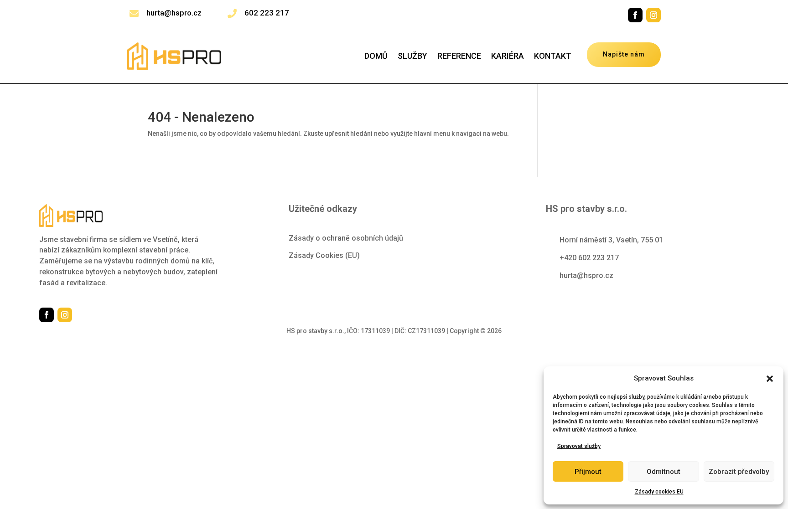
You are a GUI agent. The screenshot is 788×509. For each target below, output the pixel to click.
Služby (412, 57)
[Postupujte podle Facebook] (635, 15)
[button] (769, 378)
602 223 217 (266, 12)
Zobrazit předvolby (739, 472)
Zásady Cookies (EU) (324, 255)
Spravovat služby (579, 446)
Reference (459, 57)
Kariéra (507, 57)
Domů (376, 57)
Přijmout (588, 472)
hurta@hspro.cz (174, 12)
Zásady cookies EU (659, 491)
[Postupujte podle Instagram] (653, 15)
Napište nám (624, 54)
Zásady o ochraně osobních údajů (346, 238)
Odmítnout (663, 472)
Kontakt (552, 57)
